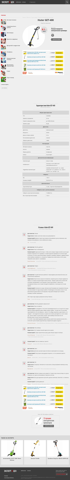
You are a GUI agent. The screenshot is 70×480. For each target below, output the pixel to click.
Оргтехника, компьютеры (10, 65)
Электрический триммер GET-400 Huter (36, 69)
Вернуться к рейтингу (56, 39)
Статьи (24, 2)
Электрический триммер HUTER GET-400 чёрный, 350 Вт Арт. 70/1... (36, 61)
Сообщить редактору (61, 474)
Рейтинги (18, 2)
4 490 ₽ (52, 65)
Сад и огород (10, 77)
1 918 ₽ (52, 53)
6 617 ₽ (52, 69)
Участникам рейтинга (9, 477)
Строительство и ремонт (11, 27)
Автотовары (10, 32)
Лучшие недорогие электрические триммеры (59, 29)
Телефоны (9, 52)
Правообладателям (27, 478)
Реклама (6, 475)
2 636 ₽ (52, 57)
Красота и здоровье (12, 39)
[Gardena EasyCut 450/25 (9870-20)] (58, 448)
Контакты (35, 475)
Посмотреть (59, 53)
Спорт (8, 71)
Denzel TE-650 (35, 458)
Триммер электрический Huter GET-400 (36, 57)
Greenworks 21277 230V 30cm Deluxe (12, 459)
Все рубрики (4, 87)
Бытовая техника (11, 20)
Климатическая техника (11, 59)
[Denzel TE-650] (35, 448)
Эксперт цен (8, 2)
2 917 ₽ (52, 61)
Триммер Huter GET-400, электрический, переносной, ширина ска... (36, 53)
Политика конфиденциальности (39, 477)
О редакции (32, 2)
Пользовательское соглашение (26, 477)
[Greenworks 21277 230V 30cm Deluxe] (12, 448)
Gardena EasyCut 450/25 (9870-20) (58, 458)
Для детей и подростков (13, 45)
